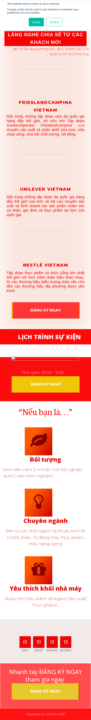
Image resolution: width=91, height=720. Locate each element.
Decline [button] (54, 22)
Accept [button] (36, 22)
